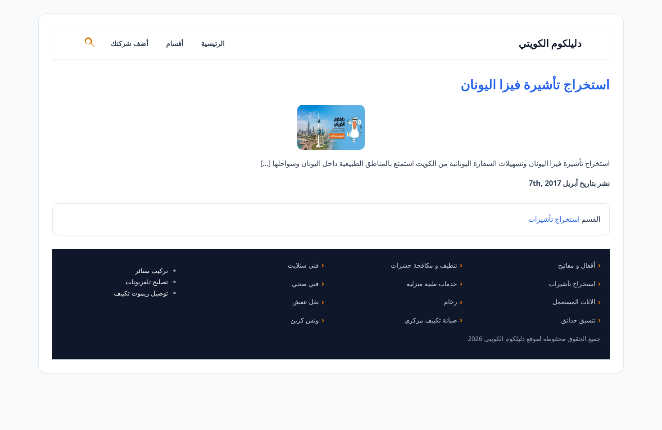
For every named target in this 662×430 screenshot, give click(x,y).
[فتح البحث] (90, 43)
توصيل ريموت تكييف (141, 293)
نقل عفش (305, 301)
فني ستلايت (303, 265)
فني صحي (305, 283)
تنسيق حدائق (578, 320)
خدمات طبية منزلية (432, 283)
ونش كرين (304, 320)
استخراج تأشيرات (554, 219)
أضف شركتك (129, 43)
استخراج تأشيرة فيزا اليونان (535, 84)
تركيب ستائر (151, 270)
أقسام (174, 43)
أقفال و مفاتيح (576, 265)
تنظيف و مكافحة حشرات (424, 265)
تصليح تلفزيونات (147, 282)
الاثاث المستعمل (574, 301)
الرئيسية (213, 43)
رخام (450, 301)
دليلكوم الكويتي (550, 42)
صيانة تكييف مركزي (430, 320)
